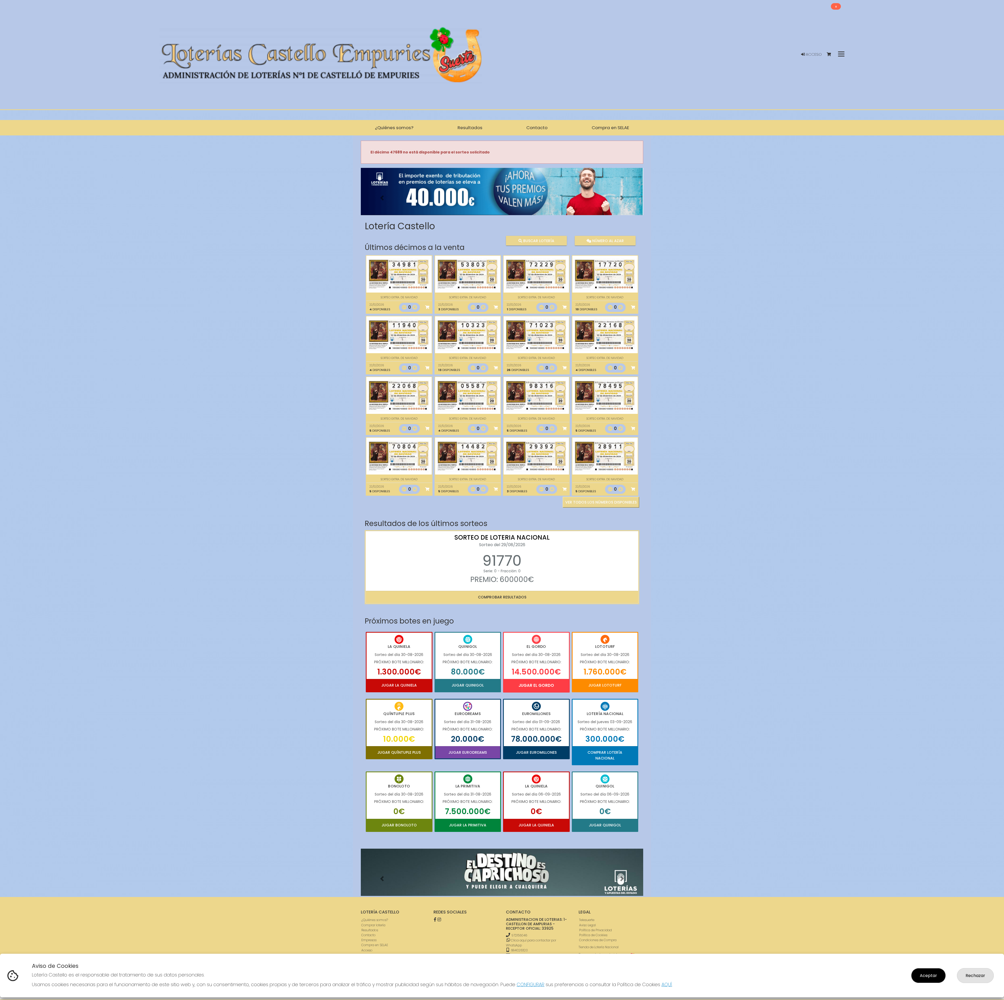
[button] (382, 198)
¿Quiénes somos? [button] (394, 127)
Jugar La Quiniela (399, 685)
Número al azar (607, 240)
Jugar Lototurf (604, 685)
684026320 (519, 950)
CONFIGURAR (530, 984)
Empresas (368, 940)
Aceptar (928, 976)
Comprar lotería (373, 925)
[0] (831, 55)
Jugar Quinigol (468, 685)
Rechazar (975, 976)
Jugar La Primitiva (467, 825)
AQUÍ (666, 984)
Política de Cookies (593, 935)
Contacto (368, 935)
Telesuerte (586, 920)
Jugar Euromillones (536, 752)
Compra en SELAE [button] (610, 127)
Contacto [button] (536, 127)
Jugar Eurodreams (467, 752)
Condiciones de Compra (598, 940)
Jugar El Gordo (536, 685)
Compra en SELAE (374, 945)
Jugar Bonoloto (399, 825)
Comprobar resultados (502, 597)
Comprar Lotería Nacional (604, 755)
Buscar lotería (538, 240)
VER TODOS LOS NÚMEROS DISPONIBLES (601, 502)
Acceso (813, 54)
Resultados (369, 930)
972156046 (519, 935)
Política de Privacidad (595, 930)
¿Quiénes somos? (374, 920)
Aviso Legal (587, 925)
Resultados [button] (470, 127)
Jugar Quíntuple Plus (399, 752)
